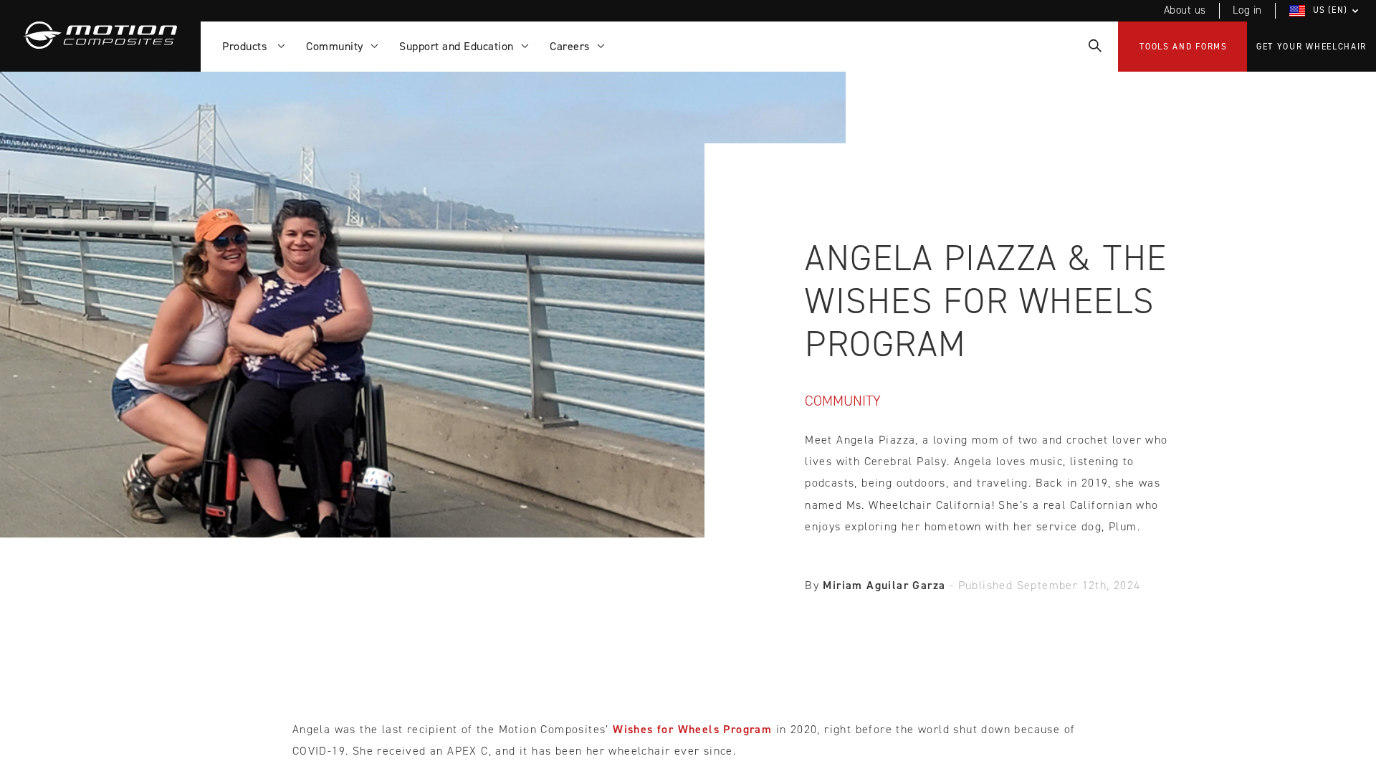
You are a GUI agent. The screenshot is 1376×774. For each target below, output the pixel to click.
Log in (1247, 10)
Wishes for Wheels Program (692, 729)
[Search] (1094, 46)
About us (1185, 10)
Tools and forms (1184, 46)
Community (843, 400)
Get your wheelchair (1311, 46)
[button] (1326, 10)
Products (247, 46)
